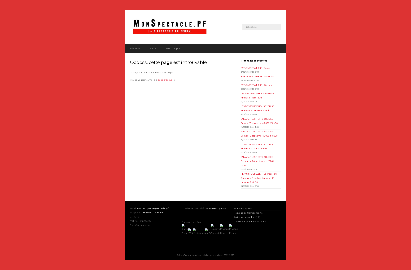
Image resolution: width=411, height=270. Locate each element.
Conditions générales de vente (250, 221)
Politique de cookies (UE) (247, 217)
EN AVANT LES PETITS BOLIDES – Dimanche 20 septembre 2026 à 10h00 (258, 161)
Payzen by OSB (217, 208)
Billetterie (135, 48)
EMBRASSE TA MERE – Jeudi (255, 68)
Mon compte (173, 48)
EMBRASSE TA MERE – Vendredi (257, 76)
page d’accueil (165, 80)
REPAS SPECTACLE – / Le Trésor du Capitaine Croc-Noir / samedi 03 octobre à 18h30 (259, 178)
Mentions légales (243, 208)
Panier (153, 48)
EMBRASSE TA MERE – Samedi (256, 85)
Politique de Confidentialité (248, 213)
